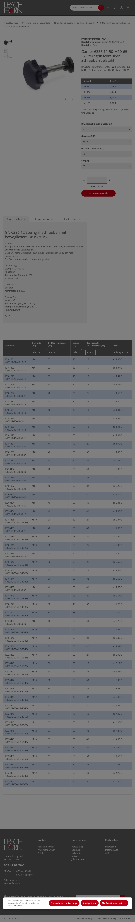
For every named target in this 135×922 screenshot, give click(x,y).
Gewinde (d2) (88, 136)
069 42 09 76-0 (14, 865)
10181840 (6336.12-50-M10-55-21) (16, 563)
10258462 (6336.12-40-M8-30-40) (15, 470)
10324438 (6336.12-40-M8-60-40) (15, 622)
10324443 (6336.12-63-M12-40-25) (16, 690)
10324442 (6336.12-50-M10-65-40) (16, 681)
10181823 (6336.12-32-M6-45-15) (15, 378)
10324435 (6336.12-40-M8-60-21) (15, 529)
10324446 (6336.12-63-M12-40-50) (16, 715)
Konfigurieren (90, 903)
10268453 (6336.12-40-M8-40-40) (15, 496)
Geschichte (77, 849)
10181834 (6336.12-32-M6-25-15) (15, 361)
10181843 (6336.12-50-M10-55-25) (16, 597)
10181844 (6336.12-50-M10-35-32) (16, 580)
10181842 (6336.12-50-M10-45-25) (16, 572)
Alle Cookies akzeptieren (114, 903)
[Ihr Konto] (121, 8)
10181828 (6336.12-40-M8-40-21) (15, 420)
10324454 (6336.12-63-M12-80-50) (16, 783)
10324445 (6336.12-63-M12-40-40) (16, 707)
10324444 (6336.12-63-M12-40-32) (16, 698)
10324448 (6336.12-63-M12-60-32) (16, 732)
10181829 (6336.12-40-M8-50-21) (15, 437)
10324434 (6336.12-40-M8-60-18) (15, 513)
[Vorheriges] (66, 99)
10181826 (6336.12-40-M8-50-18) (15, 428)
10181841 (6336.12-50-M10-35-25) (16, 546)
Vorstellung (77, 846)
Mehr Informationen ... (16, 905)
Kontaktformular (12, 883)
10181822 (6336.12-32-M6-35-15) (15, 369)
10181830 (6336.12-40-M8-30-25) (15, 403)
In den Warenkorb (98, 193)
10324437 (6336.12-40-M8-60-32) (15, 589)
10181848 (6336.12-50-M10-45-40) (16, 631)
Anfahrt (41, 853)
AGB (107, 853)
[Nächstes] (72, 99)
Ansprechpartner (46, 849)
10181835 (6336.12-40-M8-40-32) (15, 479)
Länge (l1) (86, 160)
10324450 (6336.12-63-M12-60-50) (16, 757)
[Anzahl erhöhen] (110, 180)
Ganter (96, 45)
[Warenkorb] (128, 8)
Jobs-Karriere (78, 859)
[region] (39, 70)
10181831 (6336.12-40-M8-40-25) (15, 445)
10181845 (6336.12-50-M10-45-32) (16, 605)
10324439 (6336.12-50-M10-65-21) (16, 656)
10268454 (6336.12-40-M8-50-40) (15, 504)
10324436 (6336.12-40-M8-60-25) (15, 555)
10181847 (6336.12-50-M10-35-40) (16, 614)
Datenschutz (111, 849)
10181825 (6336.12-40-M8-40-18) (15, 411)
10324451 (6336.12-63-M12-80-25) (16, 749)
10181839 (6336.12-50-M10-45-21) (16, 538)
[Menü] (108, 8)
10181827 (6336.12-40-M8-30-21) (15, 394)
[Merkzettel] (115, 8)
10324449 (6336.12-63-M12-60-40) (16, 741)
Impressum (111, 846)
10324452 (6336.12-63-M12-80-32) (16, 766)
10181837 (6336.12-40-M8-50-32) (15, 487)
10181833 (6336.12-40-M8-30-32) (15, 454)
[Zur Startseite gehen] (13, 8)
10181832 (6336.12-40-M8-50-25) (15, 462)
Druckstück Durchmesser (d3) (96, 123)
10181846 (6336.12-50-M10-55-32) (16, 639)
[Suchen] (101, 8)
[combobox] (85, 8)
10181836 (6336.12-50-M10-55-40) (16, 648)
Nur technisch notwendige (64, 903)
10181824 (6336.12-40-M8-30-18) (15, 386)
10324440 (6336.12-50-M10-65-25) (16, 665)
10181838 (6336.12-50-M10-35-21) (16, 521)
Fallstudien (76, 853)
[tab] (16, 219)
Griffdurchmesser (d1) (92, 148)
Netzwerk (76, 856)
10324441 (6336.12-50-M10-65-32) (16, 673)
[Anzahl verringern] (84, 180)
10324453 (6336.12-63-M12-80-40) (16, 774)
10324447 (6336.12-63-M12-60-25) (16, 724)
